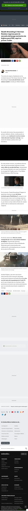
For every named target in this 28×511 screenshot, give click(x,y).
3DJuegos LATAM (17, 497)
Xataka (2, 461)
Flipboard (17, 61)
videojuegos (4, 438)
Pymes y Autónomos (18, 489)
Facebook (12, 61)
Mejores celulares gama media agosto (19, 406)
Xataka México (4, 497)
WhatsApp (5, 25)
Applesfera (3, 464)
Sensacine (16, 469)
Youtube (12, 412)
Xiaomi (23, 25)
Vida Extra (16, 462)
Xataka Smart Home (5, 466)
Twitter (15, 61)
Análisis (16, 426)
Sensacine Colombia (18, 501)
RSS (20, 412)
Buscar (26, 448)
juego (23, 290)
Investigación (4, 426)
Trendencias (4, 487)
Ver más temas (5, 443)
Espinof (16, 471)
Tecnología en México (19, 433)
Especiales (16, 428)
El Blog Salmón (17, 487)
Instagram (15, 412)
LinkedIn (2, 414)
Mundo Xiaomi (4, 468)
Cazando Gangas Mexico (7, 428)
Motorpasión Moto (18, 480)
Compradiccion (4, 490)
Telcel (15, 438)
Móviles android (5, 436)
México (16, 436)
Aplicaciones (17, 431)
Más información (21, 509)
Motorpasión (17, 478)
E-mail (20, 61)
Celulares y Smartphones (7, 431)
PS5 (13, 25)
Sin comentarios (6, 60)
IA (9, 25)
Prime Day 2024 (5, 433)
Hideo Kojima (17, 290)
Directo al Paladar (5, 478)
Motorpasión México (18, 503)
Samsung (18, 25)
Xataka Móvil (4, 462)
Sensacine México (18, 499)
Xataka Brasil (4, 499)
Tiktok (5, 414)
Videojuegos (9, 290)
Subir (23, 454)
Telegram (18, 412)
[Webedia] (5, 454)
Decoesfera (3, 489)
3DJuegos (16, 461)
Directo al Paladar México (6, 503)
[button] (11, 70)
